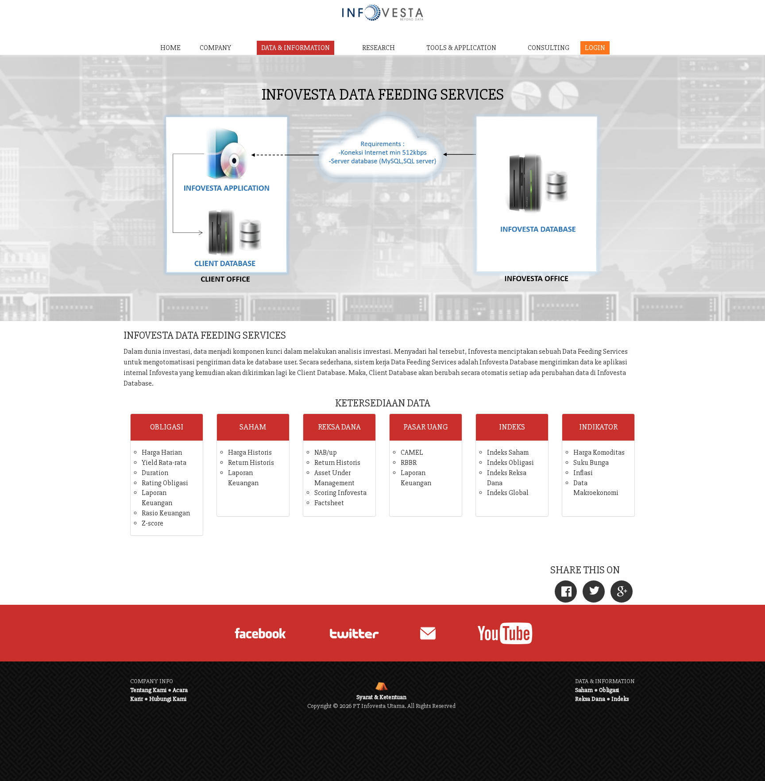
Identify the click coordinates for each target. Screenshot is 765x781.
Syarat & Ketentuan (381, 697)
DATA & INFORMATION (295, 47)
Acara (180, 690)
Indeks (620, 699)
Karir (136, 699)
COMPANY (215, 47)
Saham (584, 690)
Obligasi (609, 690)
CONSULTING (548, 47)
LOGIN (595, 47)
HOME (170, 47)
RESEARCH (378, 47)
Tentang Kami (148, 690)
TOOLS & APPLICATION (461, 47)
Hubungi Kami (167, 699)
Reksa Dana (590, 699)
